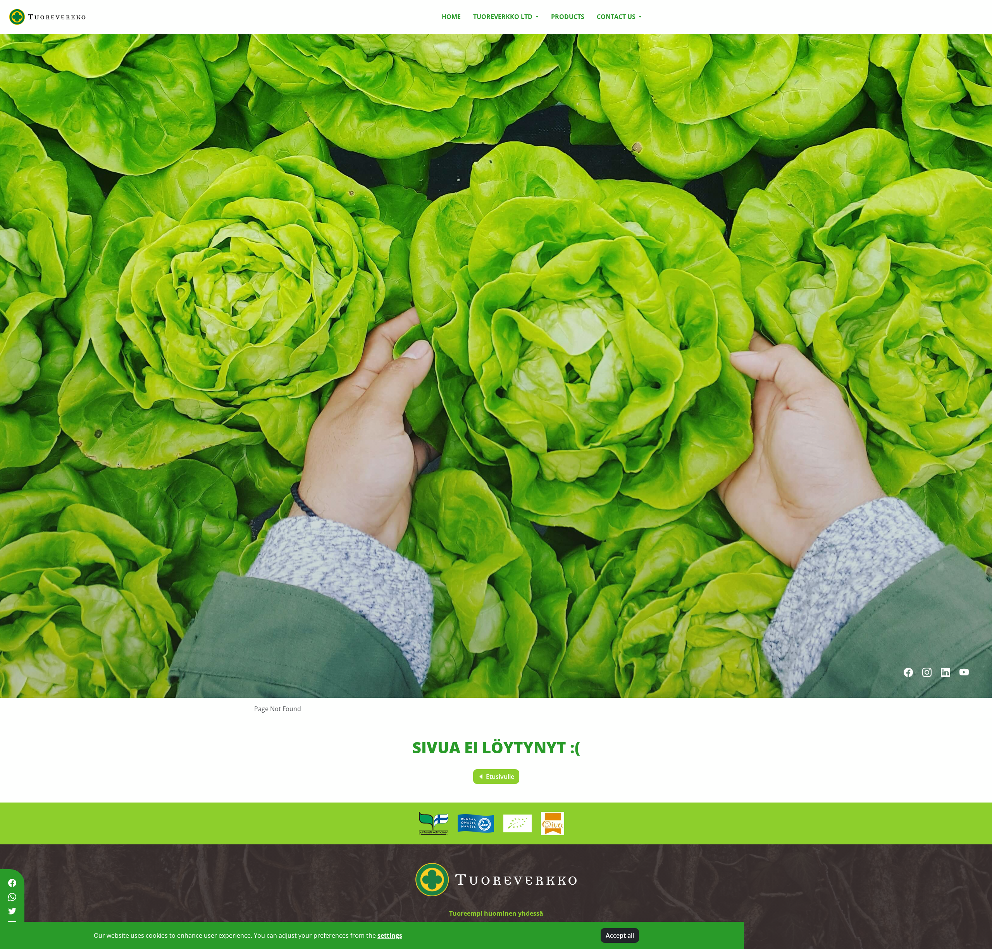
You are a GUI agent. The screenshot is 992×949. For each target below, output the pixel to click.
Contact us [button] (617, 16)
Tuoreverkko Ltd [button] (503, 16)
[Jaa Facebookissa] (12, 883)
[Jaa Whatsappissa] (12, 897)
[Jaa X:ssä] (12, 911)
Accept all (620, 935)
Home (451, 16)
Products (567, 16)
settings (389, 935)
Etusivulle (499, 776)
